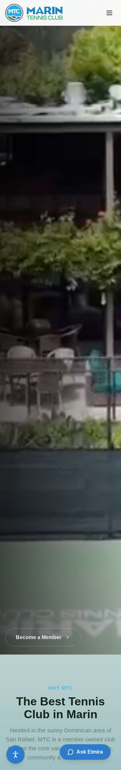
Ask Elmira (89, 752)
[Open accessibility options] (15, 755)
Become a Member (38, 632)
